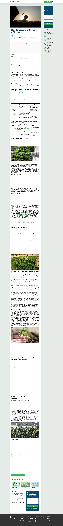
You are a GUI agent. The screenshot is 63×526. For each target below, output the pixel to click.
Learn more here (17, 224)
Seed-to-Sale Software (22, 518)
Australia (36, 518)
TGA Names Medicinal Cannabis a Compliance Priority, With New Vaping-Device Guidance (50, 44)
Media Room (49, 520)
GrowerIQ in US (43, 517)
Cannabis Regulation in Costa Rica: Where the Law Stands (50, 48)
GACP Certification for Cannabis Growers (50, 36)
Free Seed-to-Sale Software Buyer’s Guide (30, 518)
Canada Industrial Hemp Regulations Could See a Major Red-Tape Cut (49, 51)
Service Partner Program (49, 518)
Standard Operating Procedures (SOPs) (22, 520)
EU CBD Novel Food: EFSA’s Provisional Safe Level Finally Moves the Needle (49, 39)
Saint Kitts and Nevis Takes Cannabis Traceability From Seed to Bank (50, 32)
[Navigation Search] (52, 1)
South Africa (36, 521)
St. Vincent (36, 520)
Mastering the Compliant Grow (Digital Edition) (30, 520)
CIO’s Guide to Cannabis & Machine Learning (30, 522)
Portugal (36, 517)
